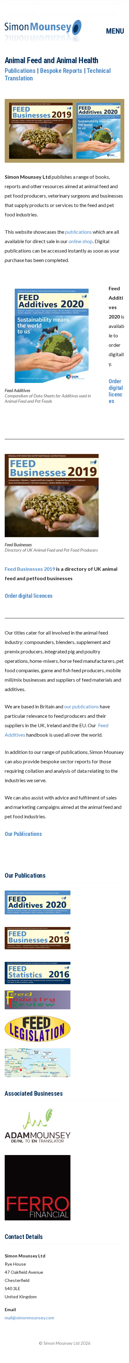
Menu (114, 31)
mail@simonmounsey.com (29, 1317)
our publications (81, 706)
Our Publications (23, 834)
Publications (20, 70)
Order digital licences (116, 391)
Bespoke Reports (61, 70)
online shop (81, 241)
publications (78, 232)
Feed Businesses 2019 (30, 569)
